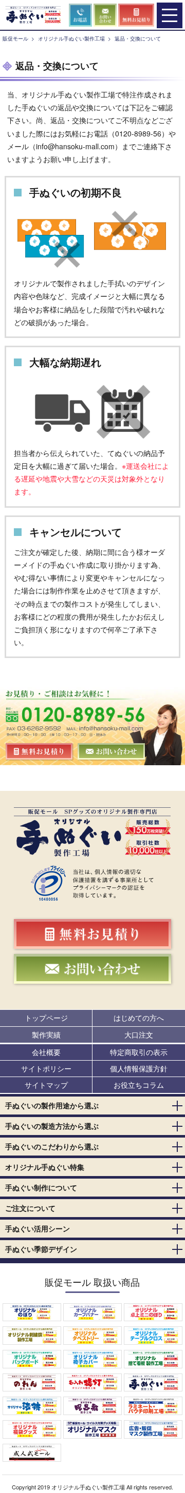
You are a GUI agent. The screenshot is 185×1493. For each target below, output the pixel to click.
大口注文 (138, 1034)
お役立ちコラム (139, 1085)
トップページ (46, 1017)
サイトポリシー (46, 1068)
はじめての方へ (139, 1017)
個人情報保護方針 (139, 1068)
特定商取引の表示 (139, 1052)
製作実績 (46, 1034)
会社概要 (46, 1052)
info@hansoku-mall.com (75, 146)
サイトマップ (46, 1085)
